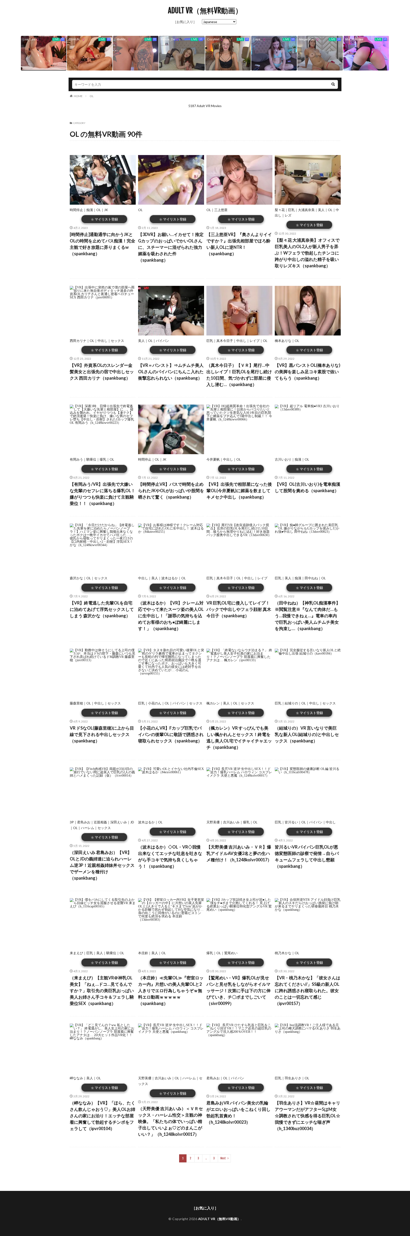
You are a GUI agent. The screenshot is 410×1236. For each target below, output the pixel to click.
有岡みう (76, 459)
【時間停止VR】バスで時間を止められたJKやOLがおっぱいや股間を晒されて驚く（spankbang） (171, 490)
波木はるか (169, 578)
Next (223, 1158)
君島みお (83, 822)
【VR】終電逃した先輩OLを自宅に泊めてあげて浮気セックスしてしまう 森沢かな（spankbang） (102, 609)
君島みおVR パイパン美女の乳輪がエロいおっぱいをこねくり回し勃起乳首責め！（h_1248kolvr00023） (238, 1112)
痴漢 (89, 210)
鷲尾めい (231, 953)
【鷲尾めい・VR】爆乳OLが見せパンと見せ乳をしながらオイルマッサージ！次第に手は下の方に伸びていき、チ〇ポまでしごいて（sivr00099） (238, 990)
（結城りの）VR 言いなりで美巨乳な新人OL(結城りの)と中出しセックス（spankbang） (307, 734)
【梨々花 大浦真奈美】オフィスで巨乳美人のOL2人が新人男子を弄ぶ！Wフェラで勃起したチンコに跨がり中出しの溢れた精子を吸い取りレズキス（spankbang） (307, 252)
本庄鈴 (143, 953)
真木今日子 (224, 341)
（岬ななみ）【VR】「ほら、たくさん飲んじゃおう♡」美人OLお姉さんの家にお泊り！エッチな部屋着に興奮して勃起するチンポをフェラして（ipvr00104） (102, 1115)
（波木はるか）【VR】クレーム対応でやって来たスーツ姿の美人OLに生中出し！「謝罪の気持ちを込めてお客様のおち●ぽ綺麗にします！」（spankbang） (171, 615)
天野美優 (213, 822)
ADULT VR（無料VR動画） (205, 10)
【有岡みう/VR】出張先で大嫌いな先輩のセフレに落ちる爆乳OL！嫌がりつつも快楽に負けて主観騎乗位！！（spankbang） (102, 493)
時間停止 (76, 210)
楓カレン (213, 703)
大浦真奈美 (306, 210)
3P (72, 822)
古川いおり (283, 459)
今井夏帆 (213, 459)
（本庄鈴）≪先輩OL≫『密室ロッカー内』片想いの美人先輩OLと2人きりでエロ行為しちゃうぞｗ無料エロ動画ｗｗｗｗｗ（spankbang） (171, 990)
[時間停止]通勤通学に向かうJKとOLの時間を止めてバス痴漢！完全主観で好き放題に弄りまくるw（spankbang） (102, 244)
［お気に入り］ (184, 22)
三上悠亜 (221, 210)
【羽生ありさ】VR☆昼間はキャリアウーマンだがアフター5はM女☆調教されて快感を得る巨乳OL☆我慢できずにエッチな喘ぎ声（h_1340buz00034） (307, 1115)
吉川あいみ (231, 822)
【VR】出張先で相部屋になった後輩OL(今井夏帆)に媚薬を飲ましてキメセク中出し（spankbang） (239, 490)
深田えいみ (118, 822)
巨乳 (291, 210)
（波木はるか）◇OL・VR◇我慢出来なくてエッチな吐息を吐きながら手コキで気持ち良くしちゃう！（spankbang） (170, 856)
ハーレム (87, 828)
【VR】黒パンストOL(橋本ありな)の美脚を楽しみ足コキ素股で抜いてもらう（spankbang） (307, 372)
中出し (102, 341)
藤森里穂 (76, 703)
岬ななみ (76, 1078)
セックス (117, 341)
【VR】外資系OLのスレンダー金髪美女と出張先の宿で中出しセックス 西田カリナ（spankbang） (102, 372)
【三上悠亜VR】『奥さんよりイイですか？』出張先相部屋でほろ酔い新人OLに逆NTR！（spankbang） (239, 244)
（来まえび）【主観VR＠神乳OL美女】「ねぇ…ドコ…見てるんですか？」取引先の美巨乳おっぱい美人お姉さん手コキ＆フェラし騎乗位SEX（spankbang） (102, 990)
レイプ (255, 341)
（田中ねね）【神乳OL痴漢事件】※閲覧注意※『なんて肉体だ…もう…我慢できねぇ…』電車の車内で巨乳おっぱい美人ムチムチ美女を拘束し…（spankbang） (307, 615)
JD (132, 822)
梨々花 (280, 210)
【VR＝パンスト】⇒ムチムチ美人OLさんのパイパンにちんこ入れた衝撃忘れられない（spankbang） (171, 372)
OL (91, 96)
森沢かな (76, 578)
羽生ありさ (293, 1078)
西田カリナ (78, 341)
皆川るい (291, 822)
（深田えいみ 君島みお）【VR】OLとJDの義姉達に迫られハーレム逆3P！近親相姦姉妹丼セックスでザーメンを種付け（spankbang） (102, 865)
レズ (288, 215)
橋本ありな (283, 341)
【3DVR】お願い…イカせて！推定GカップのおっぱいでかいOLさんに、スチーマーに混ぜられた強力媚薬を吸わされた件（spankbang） (171, 247)
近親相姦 (100, 822)
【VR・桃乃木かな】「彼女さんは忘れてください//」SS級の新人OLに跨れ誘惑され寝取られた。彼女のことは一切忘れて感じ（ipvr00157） (307, 990)
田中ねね (311, 578)
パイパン (162, 341)
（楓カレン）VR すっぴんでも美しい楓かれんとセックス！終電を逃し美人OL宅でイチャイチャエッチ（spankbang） (239, 737)
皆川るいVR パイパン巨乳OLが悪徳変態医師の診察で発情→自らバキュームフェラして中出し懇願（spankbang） (307, 856)
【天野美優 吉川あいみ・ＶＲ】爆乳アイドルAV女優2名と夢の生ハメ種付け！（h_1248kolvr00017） (239, 853)
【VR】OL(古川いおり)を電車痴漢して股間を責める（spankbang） (307, 487)
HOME (78, 96)
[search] (333, 84)
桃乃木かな (283, 953)
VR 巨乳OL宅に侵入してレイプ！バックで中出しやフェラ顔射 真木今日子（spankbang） (238, 609)
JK (106, 210)
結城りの (291, 703)
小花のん (154, 703)
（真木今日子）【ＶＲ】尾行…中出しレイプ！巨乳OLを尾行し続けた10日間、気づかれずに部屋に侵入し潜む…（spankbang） (239, 375)
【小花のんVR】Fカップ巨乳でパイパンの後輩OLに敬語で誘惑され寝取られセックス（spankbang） (171, 734)
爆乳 (103, 459)
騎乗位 (91, 459)
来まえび (76, 953)
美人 (321, 210)
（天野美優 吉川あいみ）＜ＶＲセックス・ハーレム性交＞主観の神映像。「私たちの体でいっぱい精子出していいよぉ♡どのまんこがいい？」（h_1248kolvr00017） (170, 1121)
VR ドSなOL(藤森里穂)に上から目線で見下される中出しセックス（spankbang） (102, 734)
